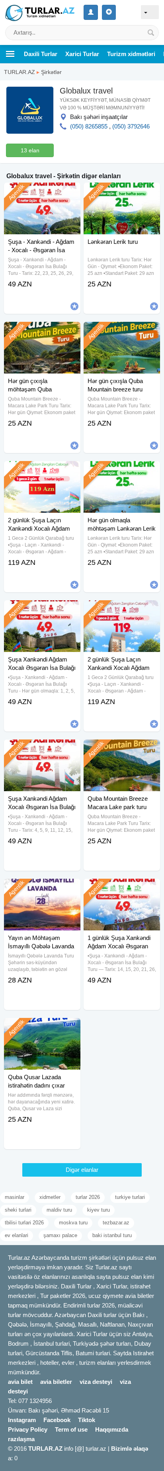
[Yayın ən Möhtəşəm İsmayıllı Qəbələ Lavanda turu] (42, 889)
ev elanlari (16, 1235)
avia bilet (20, 1381)
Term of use (71, 1429)
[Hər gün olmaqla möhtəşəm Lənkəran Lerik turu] (122, 471)
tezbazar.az (116, 1223)
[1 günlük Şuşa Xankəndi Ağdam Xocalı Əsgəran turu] (122, 889)
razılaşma (21, 1439)
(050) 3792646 (131, 126)
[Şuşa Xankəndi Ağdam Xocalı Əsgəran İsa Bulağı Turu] (42, 749)
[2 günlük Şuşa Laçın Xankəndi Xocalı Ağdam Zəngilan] (42, 471)
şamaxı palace (60, 1235)
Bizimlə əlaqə (129, 1448)
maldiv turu (59, 1210)
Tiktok (86, 1420)
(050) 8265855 (88, 126)
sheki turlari (18, 1210)
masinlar (14, 1197)
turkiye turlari (130, 1197)
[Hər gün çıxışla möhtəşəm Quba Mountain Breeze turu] (42, 332)
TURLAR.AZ (19, 72)
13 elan (30, 150)
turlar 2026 (88, 1197)
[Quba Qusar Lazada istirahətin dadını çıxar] (42, 1028)
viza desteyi (96, 1381)
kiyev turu (98, 1210)
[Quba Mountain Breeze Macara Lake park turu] (122, 749)
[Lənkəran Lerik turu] (122, 192)
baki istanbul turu (112, 1235)
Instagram (22, 1420)
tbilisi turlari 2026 (24, 1223)
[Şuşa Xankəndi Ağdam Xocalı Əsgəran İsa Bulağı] (42, 610)
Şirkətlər (51, 72)
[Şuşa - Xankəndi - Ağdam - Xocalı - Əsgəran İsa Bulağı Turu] (42, 192)
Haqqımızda (111, 1429)
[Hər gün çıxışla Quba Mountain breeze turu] (122, 332)
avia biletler (56, 1381)
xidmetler (50, 1197)
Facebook (56, 1420)
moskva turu (73, 1223)
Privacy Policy (27, 1429)
